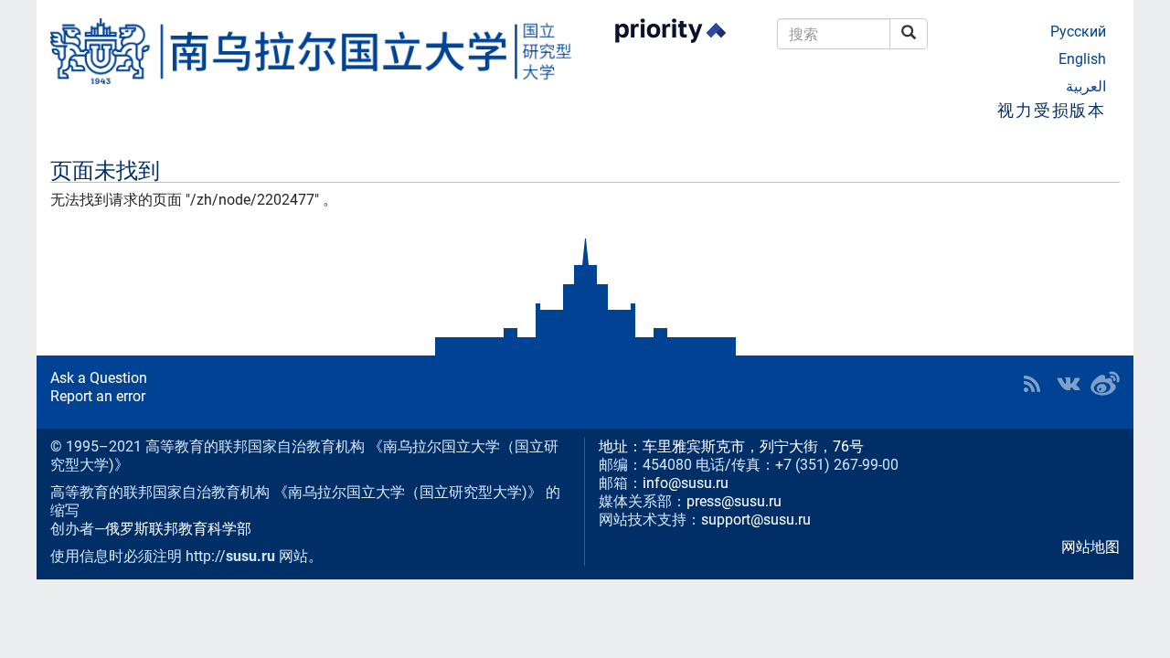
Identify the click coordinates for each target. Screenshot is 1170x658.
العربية (1086, 86)
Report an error (97, 396)
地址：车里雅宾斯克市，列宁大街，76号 (731, 446)
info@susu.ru (686, 483)
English (1082, 59)
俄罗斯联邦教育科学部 (178, 528)
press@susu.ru (734, 501)
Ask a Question (98, 378)
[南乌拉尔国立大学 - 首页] (311, 51)
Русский (1078, 31)
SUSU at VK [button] (1068, 383)
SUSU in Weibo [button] (1105, 383)
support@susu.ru (756, 519)
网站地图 (1090, 547)
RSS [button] (1032, 383)
